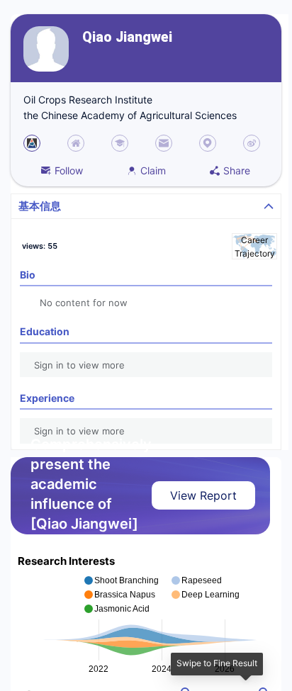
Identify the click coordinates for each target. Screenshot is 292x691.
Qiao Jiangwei (127, 37)
